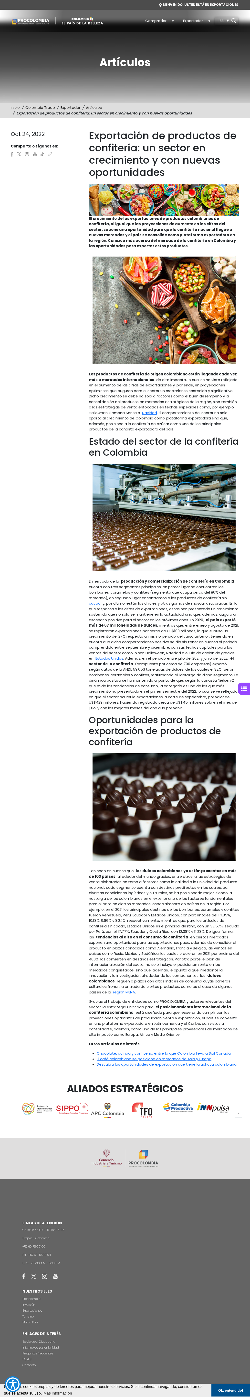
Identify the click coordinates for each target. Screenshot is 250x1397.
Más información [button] (57, 1393)
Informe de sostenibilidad (40, 1347)
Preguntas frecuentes (37, 1353)
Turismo (28, 1316)
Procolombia (31, 1299)
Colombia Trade (40, 107)
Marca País (30, 1322)
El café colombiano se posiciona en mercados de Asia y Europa (154, 1058)
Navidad (149, 412)
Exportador (190, 22)
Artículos (94, 107)
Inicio (15, 107)
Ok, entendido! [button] (230, 1390)
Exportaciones (32, 1310)
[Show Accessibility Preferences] (13, 1384)
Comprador (153, 22)
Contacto (29, 1365)
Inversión (28, 1305)
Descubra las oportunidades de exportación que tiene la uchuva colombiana (167, 1064)
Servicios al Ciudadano (38, 1342)
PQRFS (26, 1359)
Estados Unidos (109, 658)
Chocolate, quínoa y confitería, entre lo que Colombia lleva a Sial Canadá (164, 1053)
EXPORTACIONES (224, 4)
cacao (95, 603)
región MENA (124, 992)
